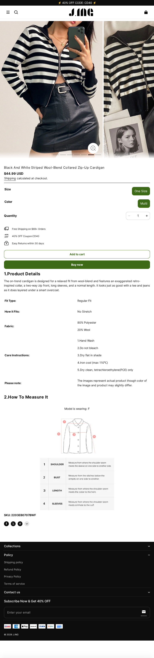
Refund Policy (12, 569)
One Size (141, 191)
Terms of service (14, 583)
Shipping (10, 178)
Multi (143, 203)
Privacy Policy (12, 576)
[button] (8, 12)
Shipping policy (13, 562)
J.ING (15, 634)
